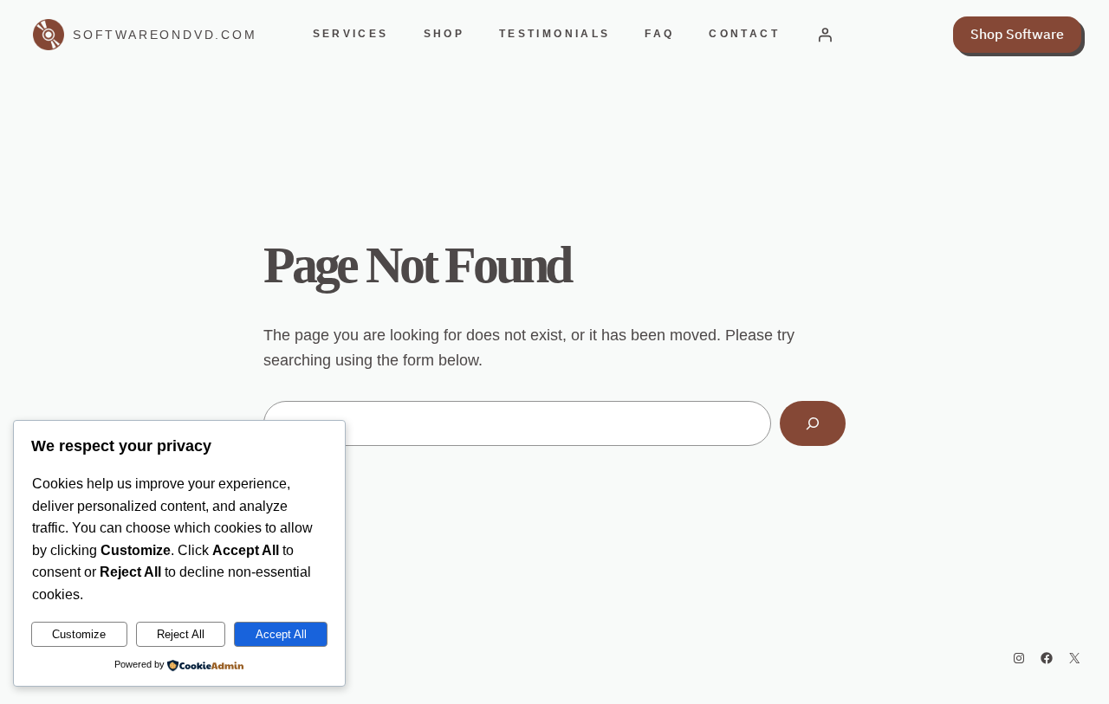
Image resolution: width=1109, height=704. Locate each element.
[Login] (824, 34)
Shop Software (1017, 33)
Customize (79, 634)
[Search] (813, 423)
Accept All (281, 634)
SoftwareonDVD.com (165, 35)
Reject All (180, 634)
